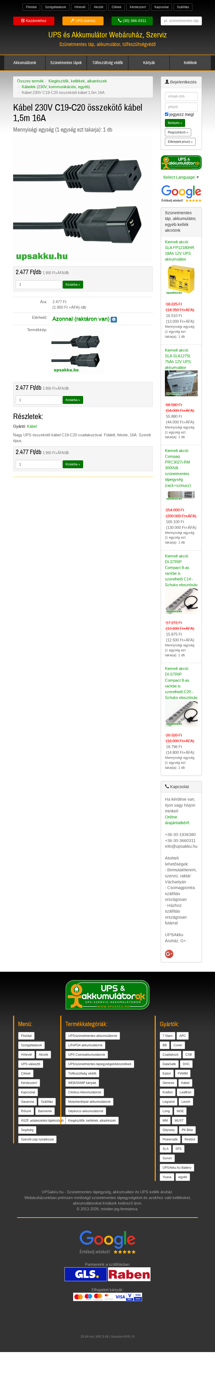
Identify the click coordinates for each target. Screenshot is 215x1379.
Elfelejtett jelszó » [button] (180, 142)
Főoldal (31, 7)
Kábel (32, 426)
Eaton (167, 1073)
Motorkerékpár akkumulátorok (89, 1102)
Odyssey (169, 1130)
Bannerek (45, 1111)
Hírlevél (79, 7)
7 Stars (168, 1036)
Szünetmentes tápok (66, 62)
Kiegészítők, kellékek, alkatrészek (78, 81)
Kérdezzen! (138, 7)
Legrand (169, 1102)
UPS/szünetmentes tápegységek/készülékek (99, 1064)
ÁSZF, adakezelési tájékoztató (42, 1120)
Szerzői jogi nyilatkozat (37, 1139)
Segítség (27, 1130)
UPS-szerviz (84, 20)
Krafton (168, 1092)
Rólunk (26, 1111)
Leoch (185, 1102)
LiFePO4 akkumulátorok (85, 1045)
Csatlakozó (171, 1055)
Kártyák (149, 62)
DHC (186, 1064)
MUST (179, 1120)
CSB (188, 1055)
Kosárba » (73, 284)
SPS (178, 1149)
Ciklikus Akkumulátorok (84, 1092)
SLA (166, 1149)
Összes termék (30, 81)
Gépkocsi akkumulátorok (85, 1111)
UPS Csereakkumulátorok (86, 1055)
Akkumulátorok (24, 62)
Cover (178, 1045)
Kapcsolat (161, 7)
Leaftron (185, 1092)
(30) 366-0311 (134, 20)
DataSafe (169, 1064)
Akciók (98, 7)
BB (165, 1045)
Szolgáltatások (55, 7)
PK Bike (187, 1130)
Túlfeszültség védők (107, 62)
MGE (180, 1111)
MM (165, 1120)
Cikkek (116, 7)
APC (182, 1036)
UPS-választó (30, 1064)
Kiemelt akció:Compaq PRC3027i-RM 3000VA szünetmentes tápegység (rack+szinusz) (178, 468)
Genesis (168, 1083)
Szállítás (183, 7)
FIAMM (183, 1073)
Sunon (167, 1158)
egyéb (182, 1177)
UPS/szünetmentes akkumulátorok (92, 1036)
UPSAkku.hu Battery (177, 1168)
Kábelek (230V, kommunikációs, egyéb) (56, 86)
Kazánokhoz (35, 20)
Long (166, 1111)
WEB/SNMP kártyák (82, 1083)
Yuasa (167, 1177)
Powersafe (170, 1139)
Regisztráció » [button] (178, 132)
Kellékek (190, 62)
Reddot (190, 1139)
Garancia (27, 1102)
